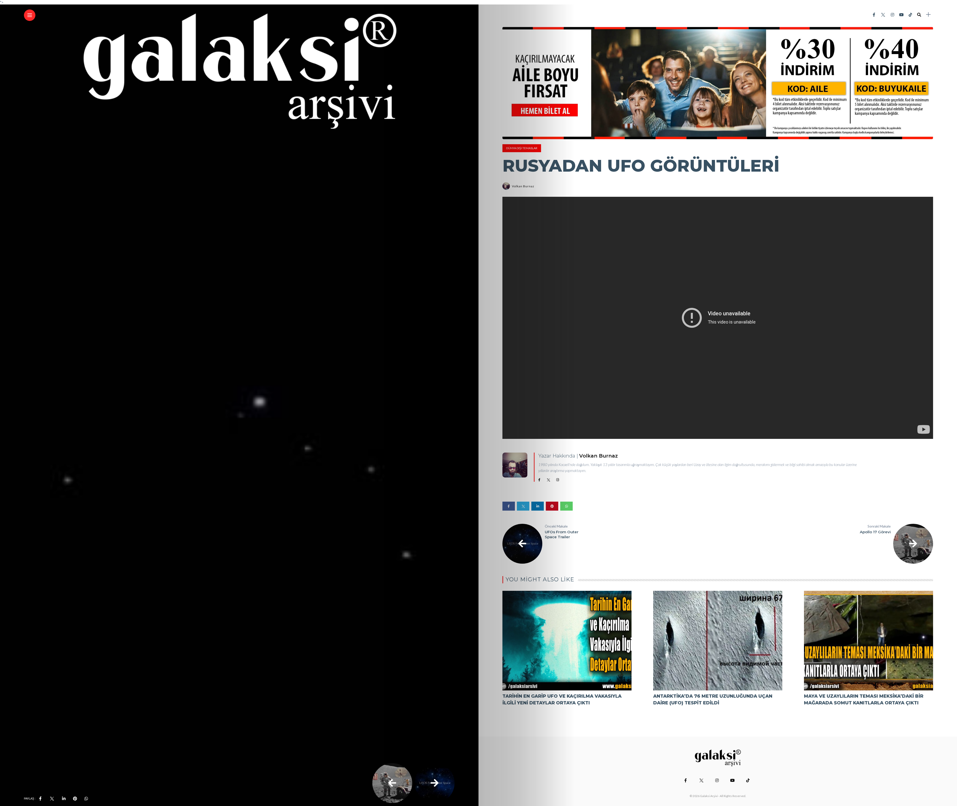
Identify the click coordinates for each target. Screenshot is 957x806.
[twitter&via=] (52, 798)
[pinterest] (75, 798)
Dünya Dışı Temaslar (521, 148)
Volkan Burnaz (523, 186)
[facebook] (40, 798)
